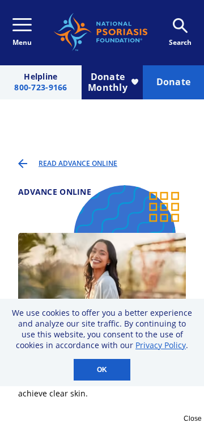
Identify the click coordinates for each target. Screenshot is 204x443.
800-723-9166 (40, 88)
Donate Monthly (108, 82)
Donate (173, 82)
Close (193, 419)
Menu (22, 42)
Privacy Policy (160, 345)
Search (180, 42)
